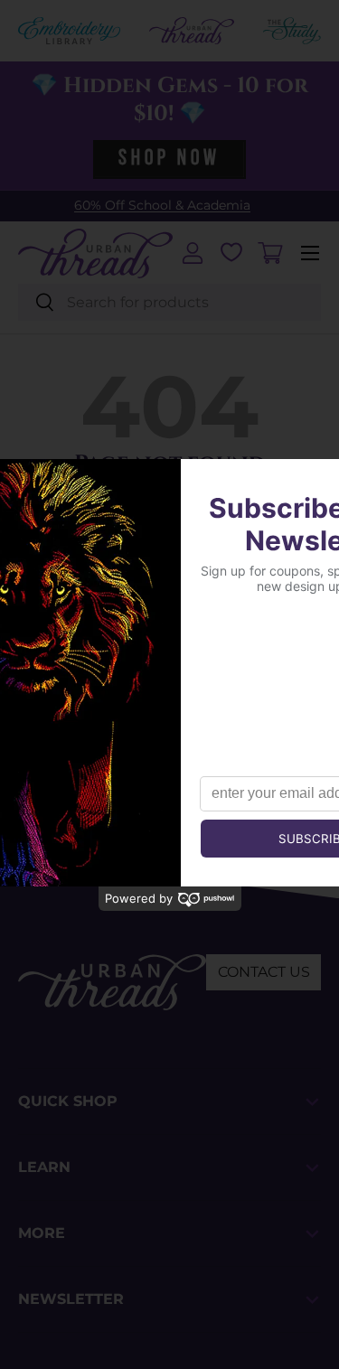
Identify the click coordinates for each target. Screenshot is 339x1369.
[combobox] (169, 302)
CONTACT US (264, 971)
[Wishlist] (231, 252)
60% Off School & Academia (162, 205)
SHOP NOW (169, 159)
